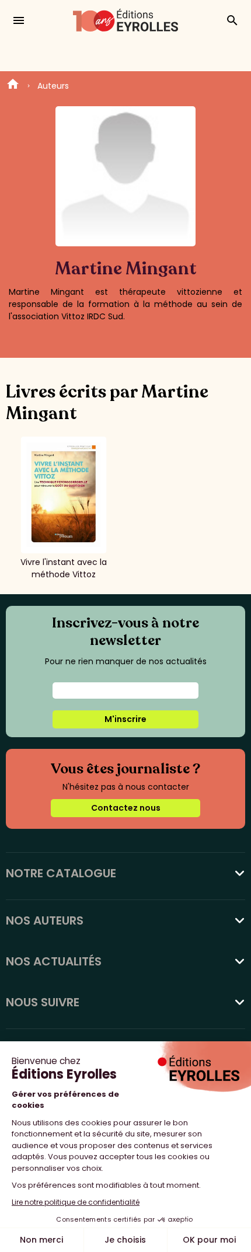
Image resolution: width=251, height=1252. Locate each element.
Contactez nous (126, 808)
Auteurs (53, 86)
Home (13, 86)
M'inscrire (125, 719)
